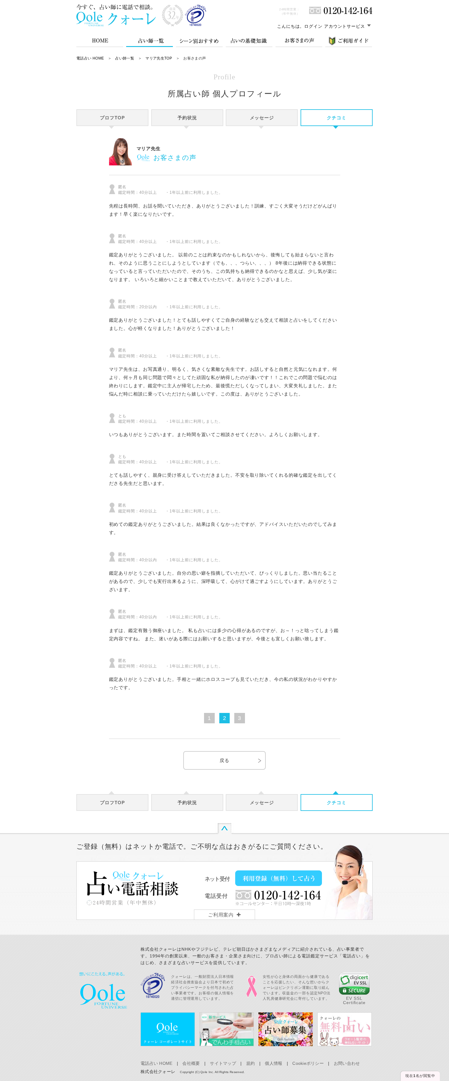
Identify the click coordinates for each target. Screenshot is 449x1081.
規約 (250, 1063)
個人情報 (273, 1063)
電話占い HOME (90, 58)
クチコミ (336, 117)
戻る (224, 760)
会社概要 (191, 1063)
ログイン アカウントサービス (334, 26)
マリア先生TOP (158, 58)
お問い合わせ (347, 1063)
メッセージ (262, 117)
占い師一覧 (124, 58)
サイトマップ (223, 1063)
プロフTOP (112, 117)
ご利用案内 (221, 914)
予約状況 (187, 117)
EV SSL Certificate (354, 1000)
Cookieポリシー (308, 1063)
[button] (354, 983)
